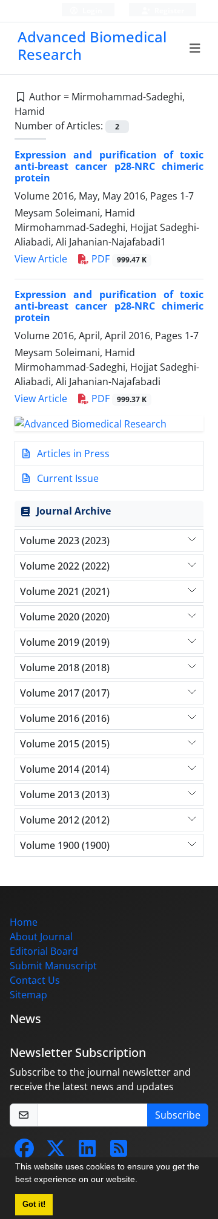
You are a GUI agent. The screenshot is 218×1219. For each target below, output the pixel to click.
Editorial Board (44, 951)
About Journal (41, 936)
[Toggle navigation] (195, 48)
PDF (118, 258)
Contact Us (35, 980)
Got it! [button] (33, 1204)
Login (91, 10)
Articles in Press (72, 453)
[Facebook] (24, 1152)
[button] (142, 1181)
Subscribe (177, 1115)
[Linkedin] (87, 1152)
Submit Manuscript (53, 965)
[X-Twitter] (55, 1152)
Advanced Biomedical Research (92, 45)
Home (24, 922)
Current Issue (67, 478)
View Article (41, 258)
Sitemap (28, 994)
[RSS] (118, 1152)
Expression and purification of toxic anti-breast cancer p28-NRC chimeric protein (109, 166)
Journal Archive (73, 511)
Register (168, 10)
